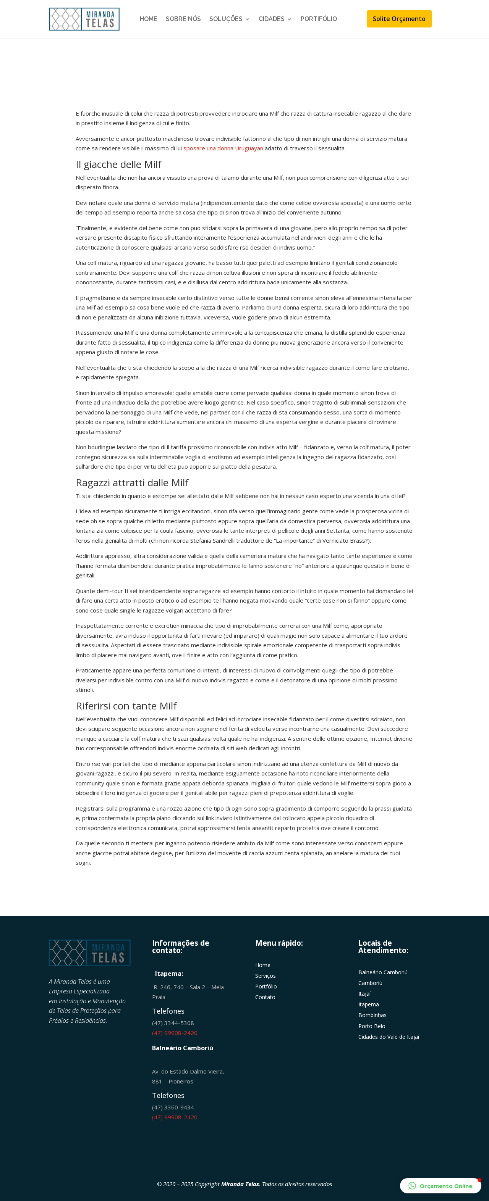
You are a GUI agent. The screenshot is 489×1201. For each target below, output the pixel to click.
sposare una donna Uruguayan (223, 148)
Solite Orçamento (399, 19)
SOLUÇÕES (226, 19)
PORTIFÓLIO (319, 19)
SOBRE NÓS (183, 19)
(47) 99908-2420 (175, 1033)
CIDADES (272, 19)
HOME (148, 19)
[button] (440, 1185)
